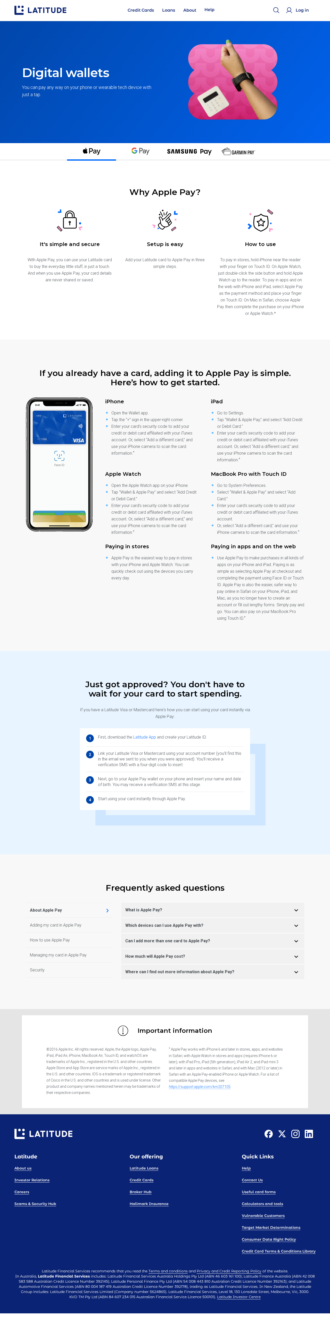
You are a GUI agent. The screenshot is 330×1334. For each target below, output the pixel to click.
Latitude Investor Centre (239, 1297)
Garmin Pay (238, 152)
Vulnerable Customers (263, 1215)
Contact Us (252, 1180)
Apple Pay (91, 152)
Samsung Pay (189, 152)
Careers (21, 1192)
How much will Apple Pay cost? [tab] (155, 956)
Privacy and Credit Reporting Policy (229, 1271)
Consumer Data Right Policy (269, 1239)
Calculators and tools (262, 1203)
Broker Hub (141, 1192)
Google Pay (140, 152)
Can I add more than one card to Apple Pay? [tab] (167, 940)
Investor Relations (32, 1180)
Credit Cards (141, 1180)
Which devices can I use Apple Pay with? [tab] (164, 925)
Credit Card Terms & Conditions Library (279, 1251)
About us (22, 1168)
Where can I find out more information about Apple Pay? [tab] (179, 971)
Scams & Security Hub (35, 1203)
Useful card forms (259, 1192)
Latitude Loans (144, 1168)
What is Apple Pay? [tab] (143, 909)
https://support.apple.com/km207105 (199, 1087)
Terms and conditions (168, 1271)
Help (246, 1168)
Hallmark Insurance (149, 1203)
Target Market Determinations (271, 1227)
